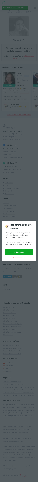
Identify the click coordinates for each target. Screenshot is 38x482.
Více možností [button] (19, 258)
